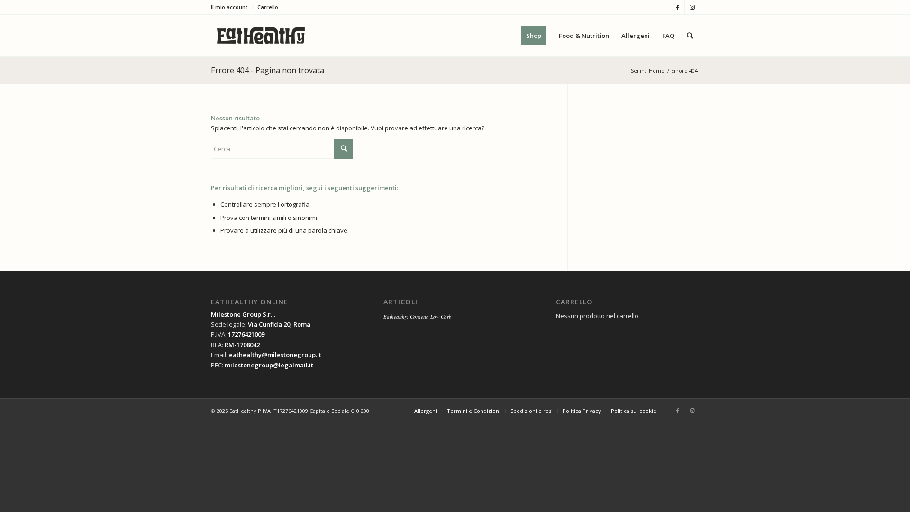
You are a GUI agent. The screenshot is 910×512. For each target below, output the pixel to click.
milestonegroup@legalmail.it (269, 365)
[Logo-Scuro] (261, 35)
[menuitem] (232, 7)
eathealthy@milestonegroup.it (275, 354)
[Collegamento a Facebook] (677, 7)
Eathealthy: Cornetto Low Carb (417, 316)
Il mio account (229, 6)
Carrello (267, 6)
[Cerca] (690, 35)
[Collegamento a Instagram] (692, 7)
